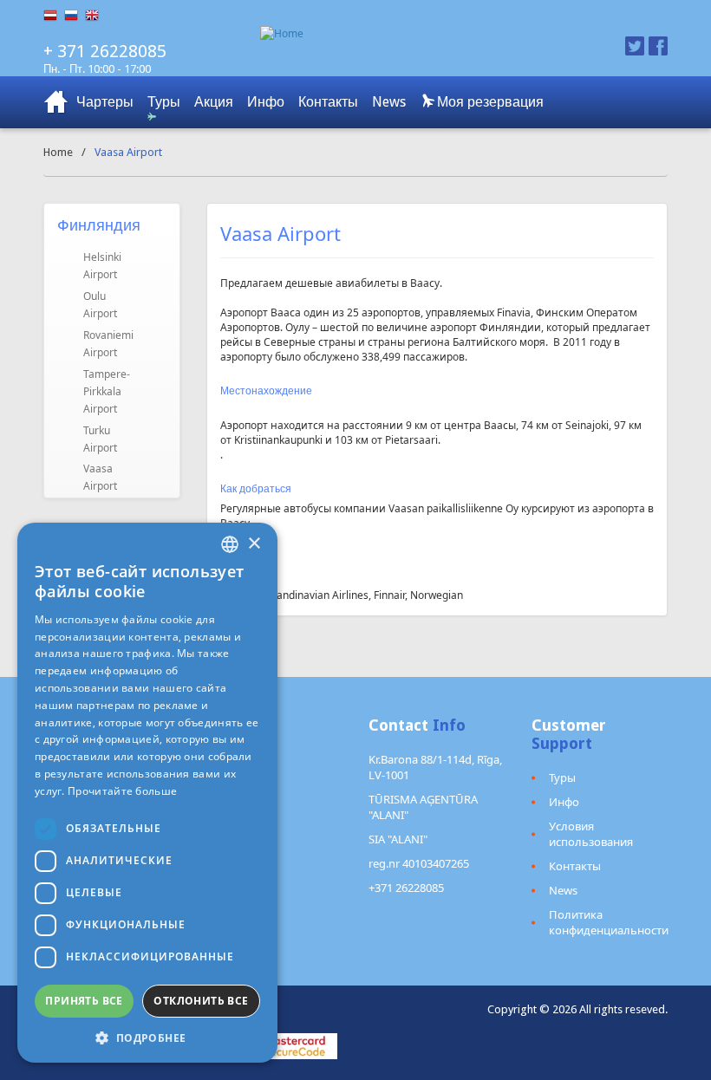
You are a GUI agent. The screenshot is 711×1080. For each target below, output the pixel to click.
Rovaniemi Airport (108, 344)
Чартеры (105, 102)
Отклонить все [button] (200, 1000)
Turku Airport (100, 439)
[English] (95, 16)
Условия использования (591, 833)
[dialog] (147, 793)
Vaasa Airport (100, 477)
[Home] (409, 33)
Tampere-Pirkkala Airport (106, 391)
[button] (147, 1037)
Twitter (634, 45)
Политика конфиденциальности (609, 922)
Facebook (658, 45)
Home (58, 152)
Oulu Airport (100, 305)
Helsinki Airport (102, 266)
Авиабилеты (56, 102)
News (389, 102)
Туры (163, 102)
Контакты (328, 102)
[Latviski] (53, 16)
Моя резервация (489, 102)
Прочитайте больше (122, 791)
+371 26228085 (406, 887)
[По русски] (74, 16)
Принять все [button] (83, 1000)
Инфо (265, 102)
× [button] (253, 543)
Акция (213, 102)
